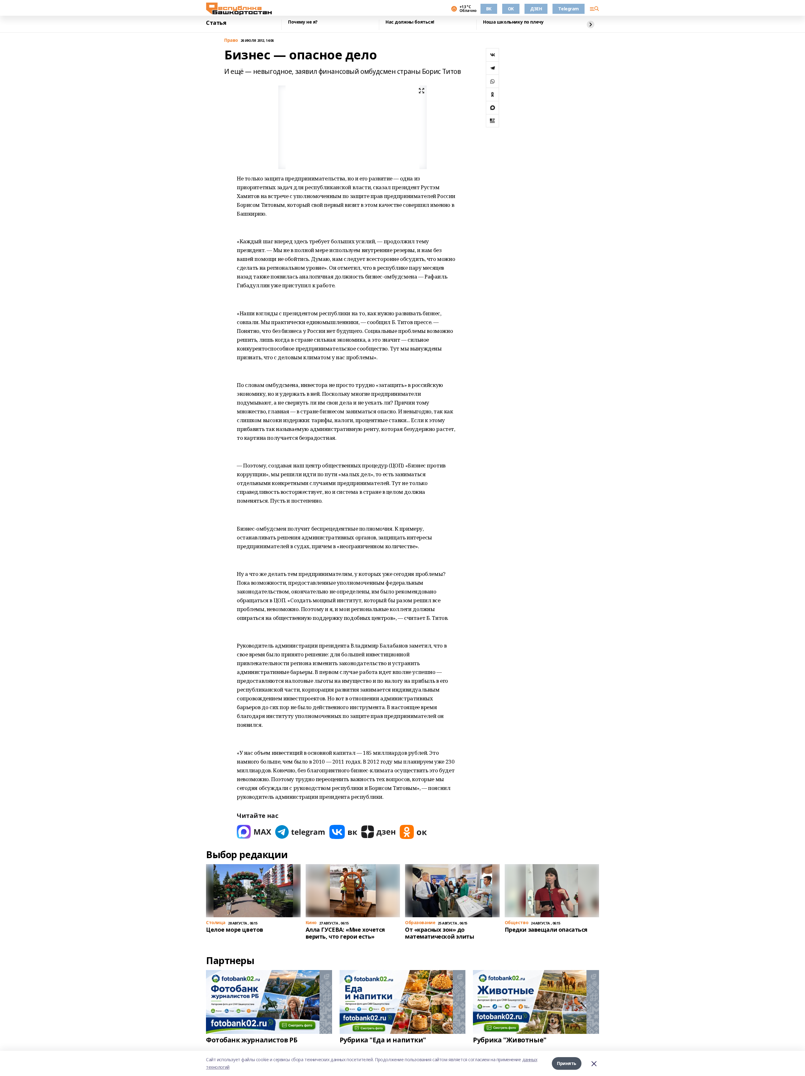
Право (231, 40)
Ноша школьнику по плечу (513, 22)
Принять (566, 1063)
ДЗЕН (536, 9)
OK (511, 9)
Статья (216, 22)
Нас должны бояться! (410, 22)
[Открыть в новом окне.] (254, 832)
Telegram (568, 9)
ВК (488, 9)
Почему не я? (303, 22)
